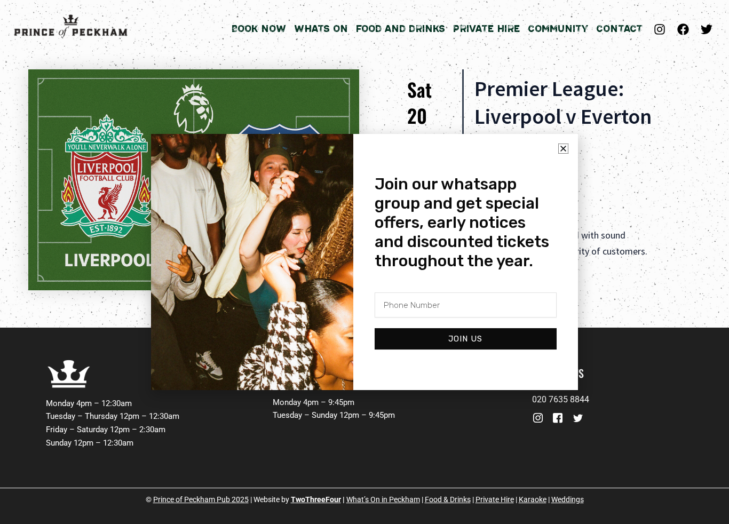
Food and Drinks (400, 29)
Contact (619, 29)
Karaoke (532, 499)
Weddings (567, 499)
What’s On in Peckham (383, 499)
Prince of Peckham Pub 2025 (201, 499)
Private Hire (486, 29)
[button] (563, 149)
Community (558, 29)
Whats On (321, 29)
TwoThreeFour (316, 499)
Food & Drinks (448, 499)
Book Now (258, 29)
